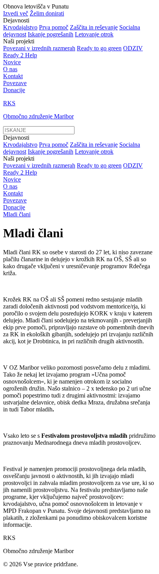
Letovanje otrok (94, 34)
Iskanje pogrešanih (50, 34)
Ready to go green (99, 48)
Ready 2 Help (20, 55)
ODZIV (133, 48)
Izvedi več (15, 13)
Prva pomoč (53, 27)
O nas (10, 69)
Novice (12, 62)
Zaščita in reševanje (94, 27)
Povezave (15, 83)
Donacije (14, 90)
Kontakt (13, 76)
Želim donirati (47, 13)
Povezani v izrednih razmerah (39, 48)
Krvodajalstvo (20, 27)
